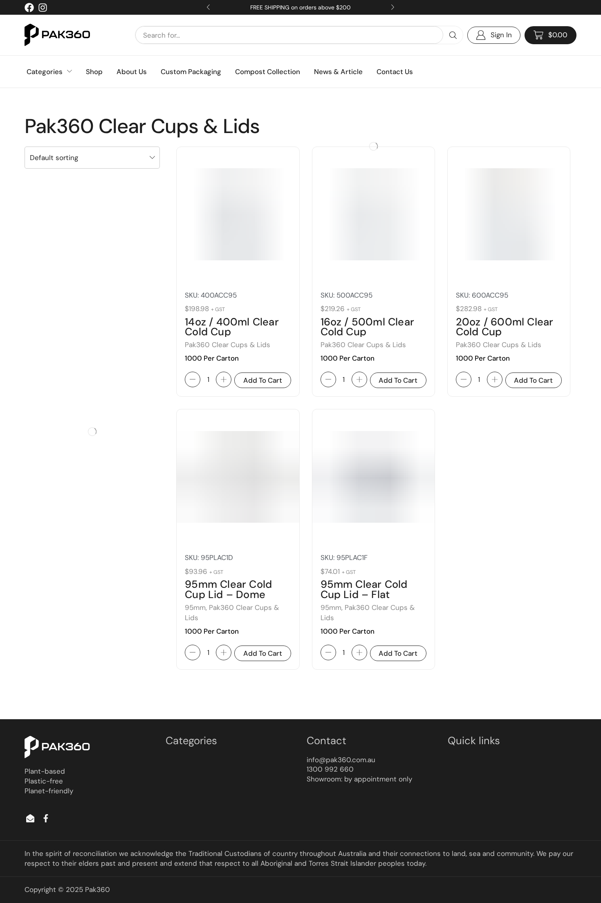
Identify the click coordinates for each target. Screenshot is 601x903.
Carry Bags (43, 334)
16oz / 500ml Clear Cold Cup (368, 327)
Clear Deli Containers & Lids (65, 612)
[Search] (453, 35)
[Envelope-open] (30, 818)
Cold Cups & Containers (58, 530)
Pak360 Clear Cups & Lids (63, 662)
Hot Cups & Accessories (61, 432)
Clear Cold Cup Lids (55, 547)
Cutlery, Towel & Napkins (61, 383)
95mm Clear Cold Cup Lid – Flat (364, 589)
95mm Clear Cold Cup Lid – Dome (228, 589)
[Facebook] (29, 7)
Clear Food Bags (50, 366)
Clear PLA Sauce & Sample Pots (70, 629)
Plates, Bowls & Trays (56, 448)
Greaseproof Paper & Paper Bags (73, 399)
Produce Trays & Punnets (62, 465)
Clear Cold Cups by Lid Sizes (66, 580)
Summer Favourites (54, 497)
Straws (38, 481)
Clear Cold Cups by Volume (65, 596)
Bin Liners (41, 317)
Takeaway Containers (57, 514)
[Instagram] (42, 7)
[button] (550, 35)
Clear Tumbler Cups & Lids (64, 645)
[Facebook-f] (46, 818)
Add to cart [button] (262, 380)
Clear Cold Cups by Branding (67, 563)
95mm (195, 607)
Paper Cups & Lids (53, 678)
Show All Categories (52, 301)
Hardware (42, 416)
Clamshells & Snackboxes (62, 350)
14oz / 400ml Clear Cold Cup (232, 327)
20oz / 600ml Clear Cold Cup (505, 327)
